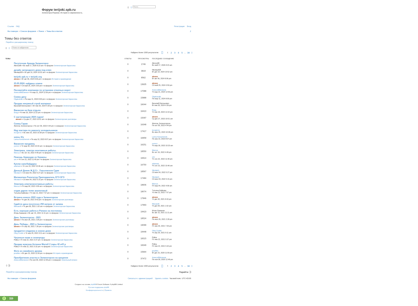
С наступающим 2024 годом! (29, 117)
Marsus (17, 153)
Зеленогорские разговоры (65, 119)
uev (15, 159)
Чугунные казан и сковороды (29, 237)
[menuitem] (17, 26)
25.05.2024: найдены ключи (28, 83)
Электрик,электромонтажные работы (33, 184)
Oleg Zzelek (19, 233)
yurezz (16, 146)
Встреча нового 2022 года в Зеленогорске (36, 197)
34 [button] (188, 52)
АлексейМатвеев (21, 92)
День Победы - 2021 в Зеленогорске (33, 224)
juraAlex (17, 253)
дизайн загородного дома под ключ (32, 70)
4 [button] (178, 52)
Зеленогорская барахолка (64, 66)
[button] (162, 52)
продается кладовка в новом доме (32, 231)
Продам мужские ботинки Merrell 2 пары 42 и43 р (40, 244)
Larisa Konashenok (21, 139)
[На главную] (23, 13)
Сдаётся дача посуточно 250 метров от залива (38, 204)
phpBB (93, 284)
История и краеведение (61, 79)
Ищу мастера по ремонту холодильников (35, 130)
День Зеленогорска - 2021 (27, 217)
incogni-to (18, 133)
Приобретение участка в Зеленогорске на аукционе (41, 257)
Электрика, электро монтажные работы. (35, 150)
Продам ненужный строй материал (32, 103)
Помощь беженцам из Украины (30, 157)
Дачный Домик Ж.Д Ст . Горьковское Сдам (36, 170)
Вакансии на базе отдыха (27, 110)
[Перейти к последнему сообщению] (160, 63)
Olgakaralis (18, 99)
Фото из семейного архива (28, 251)
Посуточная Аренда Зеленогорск (31, 63)
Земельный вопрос (69, 260)
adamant (17, 166)
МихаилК (17, 206)
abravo (17, 79)
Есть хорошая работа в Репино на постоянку (38, 211)
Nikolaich (17, 173)
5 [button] (182, 52)
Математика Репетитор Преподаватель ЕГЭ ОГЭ (39, 177)
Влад (16, 112)
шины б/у (19, 137)
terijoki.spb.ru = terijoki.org (28, 77)
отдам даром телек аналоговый (30, 190)
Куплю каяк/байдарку (25, 164)
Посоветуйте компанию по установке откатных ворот (42, 90)
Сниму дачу (20, 97)
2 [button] (171, 52)
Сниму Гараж (21, 123)
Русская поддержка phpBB (98, 287)
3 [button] (174, 52)
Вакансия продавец (24, 144)
